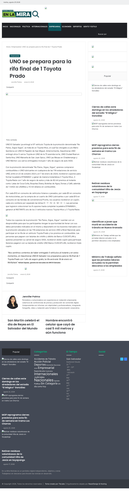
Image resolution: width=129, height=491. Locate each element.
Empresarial (54, 27)
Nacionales (15, 27)
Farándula (49, 371)
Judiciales (39, 377)
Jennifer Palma (16, 82)
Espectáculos (39, 371)
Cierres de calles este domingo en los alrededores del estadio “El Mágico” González (107, 111)
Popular (107, 76)
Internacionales (39, 27)
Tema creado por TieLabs (55, 484)
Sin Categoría (49, 383)
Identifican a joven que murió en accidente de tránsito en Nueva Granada (107, 224)
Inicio (5, 27)
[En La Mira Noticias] (21, 14)
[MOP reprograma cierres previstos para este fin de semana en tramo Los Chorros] (107, 133)
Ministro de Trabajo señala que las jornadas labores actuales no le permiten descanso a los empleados (107, 261)
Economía (66, 27)
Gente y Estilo (90, 27)
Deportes (77, 27)
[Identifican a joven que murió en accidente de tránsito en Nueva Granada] (107, 209)
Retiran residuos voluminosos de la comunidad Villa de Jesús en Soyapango (106, 188)
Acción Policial (42, 361)
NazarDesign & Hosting (97, 484)
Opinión (57, 381)
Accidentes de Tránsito (45, 359)
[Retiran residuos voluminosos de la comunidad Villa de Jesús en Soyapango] (107, 171)
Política (26, 27)
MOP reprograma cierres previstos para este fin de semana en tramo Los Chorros (106, 150)
